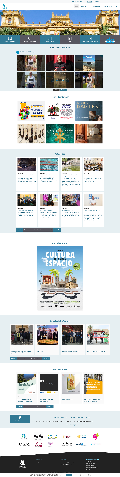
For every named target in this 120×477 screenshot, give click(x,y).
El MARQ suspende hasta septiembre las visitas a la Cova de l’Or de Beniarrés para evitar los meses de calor (27, 181)
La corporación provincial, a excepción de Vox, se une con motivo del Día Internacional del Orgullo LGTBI (93, 179)
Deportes (42, 175)
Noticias (32, 175)
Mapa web (88, 469)
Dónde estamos (20, 421)
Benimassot (64, 175)
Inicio (76, 6)
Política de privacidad (90, 463)
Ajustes (84, 475)
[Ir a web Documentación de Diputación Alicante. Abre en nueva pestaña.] (50, 39)
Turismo (72, 210)
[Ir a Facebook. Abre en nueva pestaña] (73, 1)
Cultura (24, 175)
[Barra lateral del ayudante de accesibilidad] (1, 13)
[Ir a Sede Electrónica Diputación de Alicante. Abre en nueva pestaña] (10, 39)
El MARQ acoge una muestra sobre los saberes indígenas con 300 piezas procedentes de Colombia (26, 215)
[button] (116, 6)
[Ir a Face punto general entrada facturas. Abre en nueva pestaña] (70, 39)
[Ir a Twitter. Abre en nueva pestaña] (75, 1)
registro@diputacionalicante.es (70, 462)
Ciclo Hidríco (71, 175)
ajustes (60, 475)
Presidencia (95, 175)
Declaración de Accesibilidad (92, 467)
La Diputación (84, 6)
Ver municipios (71, 425)
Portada (19, 176)
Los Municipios (97, 6)
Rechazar (77, 475)
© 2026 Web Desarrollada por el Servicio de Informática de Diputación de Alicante (60, 472)
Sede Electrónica (108, 6)
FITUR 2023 (40, 351)
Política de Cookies (90, 465)
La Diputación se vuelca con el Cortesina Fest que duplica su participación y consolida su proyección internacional (49, 215)
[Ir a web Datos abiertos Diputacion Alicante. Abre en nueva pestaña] (110, 39)
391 (51, 229)
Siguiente (56, 229)
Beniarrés (20, 175)
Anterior (20, 229)
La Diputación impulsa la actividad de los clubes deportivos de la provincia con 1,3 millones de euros (49, 179)
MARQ (27, 175)
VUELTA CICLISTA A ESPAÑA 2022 (96, 351)
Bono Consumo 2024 (67, 399)
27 (44, 406)
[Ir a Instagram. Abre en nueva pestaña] (78, 1)
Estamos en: (39, 459)
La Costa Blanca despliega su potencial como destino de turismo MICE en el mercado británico (70, 215)
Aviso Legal (88, 461)
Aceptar (69, 475)
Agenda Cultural (60, 243)
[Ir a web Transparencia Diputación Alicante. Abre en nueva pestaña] (30, 39)
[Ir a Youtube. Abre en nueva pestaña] (81, 1)
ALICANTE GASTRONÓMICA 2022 (71, 351)
